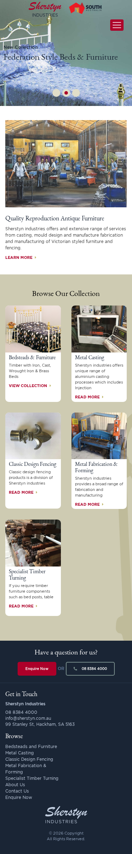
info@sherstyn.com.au (28, 718)
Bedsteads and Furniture (31, 746)
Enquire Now (37, 669)
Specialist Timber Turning (31, 778)
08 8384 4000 (94, 669)
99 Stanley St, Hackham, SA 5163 (40, 724)
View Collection (28, 386)
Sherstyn (45, 8)
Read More (88, 397)
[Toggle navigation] (117, 25)
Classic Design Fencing (29, 759)
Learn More (19, 257)
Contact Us (17, 791)
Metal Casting (19, 753)
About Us (15, 784)
